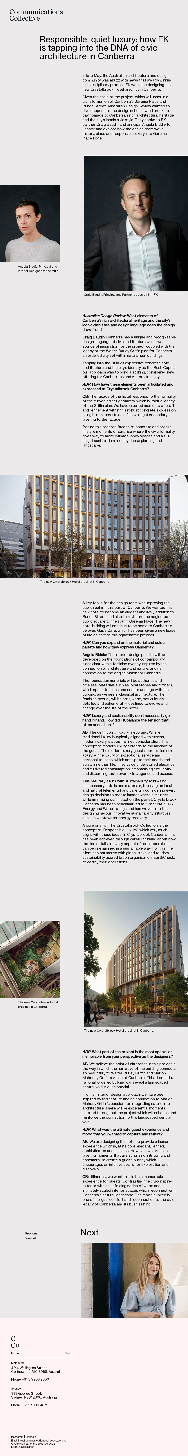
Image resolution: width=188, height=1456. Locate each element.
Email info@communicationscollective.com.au (38, 1440)
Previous (31, 1234)
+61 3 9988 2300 (35, 1379)
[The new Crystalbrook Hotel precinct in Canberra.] (94, 526)
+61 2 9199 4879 (35, 1405)
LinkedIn (31, 1437)
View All (31, 1238)
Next (90, 1233)
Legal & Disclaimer (22, 1447)
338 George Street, (26, 1393)
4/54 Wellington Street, (29, 1368)
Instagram (17, 1437)
